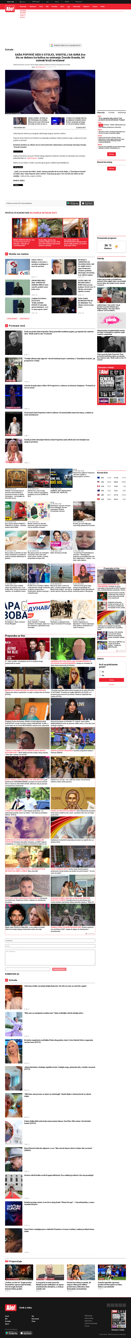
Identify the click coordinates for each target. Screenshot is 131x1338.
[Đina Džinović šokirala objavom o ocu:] (13, 1159)
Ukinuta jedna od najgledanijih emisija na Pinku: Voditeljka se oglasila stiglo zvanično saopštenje (111, 332)
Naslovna (33, 6)
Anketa (100, 658)
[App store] (87, 203)
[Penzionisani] (78, 2)
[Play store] (72, 203)
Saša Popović (32, 158)
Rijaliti (22, 15)
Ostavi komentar (59, 969)
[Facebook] (108, 1305)
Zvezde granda (12, 318)
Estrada (23, 10)
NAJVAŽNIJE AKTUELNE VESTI (43, 213)
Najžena (86, 6)
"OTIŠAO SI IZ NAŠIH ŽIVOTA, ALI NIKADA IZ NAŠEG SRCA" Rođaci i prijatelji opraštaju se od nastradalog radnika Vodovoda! (76, 121)
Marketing (88, 1316)
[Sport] (67, 2)
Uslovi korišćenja (91, 1323)
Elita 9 (22, 17)
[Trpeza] (57, 2)
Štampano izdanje (106, 367)
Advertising (89, 1318)
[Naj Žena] (47, 2)
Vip (69, 6)
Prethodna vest (20, 127)
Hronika (54, 6)
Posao (87, 1326)
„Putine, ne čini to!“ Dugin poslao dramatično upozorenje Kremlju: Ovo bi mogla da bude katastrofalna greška (18, 1285)
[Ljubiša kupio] (111, 295)
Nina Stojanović (40, 67)
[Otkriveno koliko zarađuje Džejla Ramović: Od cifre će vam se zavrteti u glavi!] (13, 997)
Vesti (41, 6)
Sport (62, 6)
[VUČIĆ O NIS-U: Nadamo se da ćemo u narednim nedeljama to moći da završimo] (17, 267)
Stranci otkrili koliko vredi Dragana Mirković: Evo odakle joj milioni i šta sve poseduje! (58, 1175)
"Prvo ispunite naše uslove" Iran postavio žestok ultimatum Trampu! (111, 119)
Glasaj (112, 680)
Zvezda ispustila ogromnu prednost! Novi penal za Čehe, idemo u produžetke (110, 1284)
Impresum (88, 1321)
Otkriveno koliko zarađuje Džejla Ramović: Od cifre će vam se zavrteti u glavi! (55, 986)
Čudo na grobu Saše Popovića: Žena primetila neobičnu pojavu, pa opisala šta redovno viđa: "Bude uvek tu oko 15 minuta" (111, 357)
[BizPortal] (22, 2)
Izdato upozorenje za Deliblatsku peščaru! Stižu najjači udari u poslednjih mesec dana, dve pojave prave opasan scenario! (111, 282)
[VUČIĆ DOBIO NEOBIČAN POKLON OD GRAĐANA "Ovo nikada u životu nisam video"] (64, 306)
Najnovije (23, 6)
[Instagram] (112, 1305)
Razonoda (76, 6)
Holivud (23, 13)
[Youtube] (120, 1305)
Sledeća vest (81, 127)
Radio (103, 6)
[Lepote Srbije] (36, 2)
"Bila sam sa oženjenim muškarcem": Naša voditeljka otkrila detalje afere (53, 1013)
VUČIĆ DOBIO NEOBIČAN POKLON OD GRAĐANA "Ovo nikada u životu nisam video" (86, 303)
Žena (33, 1321)
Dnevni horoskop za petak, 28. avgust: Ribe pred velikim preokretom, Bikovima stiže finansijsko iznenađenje (79, 1285)
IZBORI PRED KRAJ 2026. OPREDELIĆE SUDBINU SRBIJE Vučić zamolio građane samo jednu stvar (39, 285)
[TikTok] (116, 1305)
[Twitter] (124, 1305)
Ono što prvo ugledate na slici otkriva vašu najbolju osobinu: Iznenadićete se (111, 147)
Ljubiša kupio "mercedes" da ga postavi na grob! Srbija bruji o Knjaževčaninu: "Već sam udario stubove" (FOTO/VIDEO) (108, 308)
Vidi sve (111, 154)
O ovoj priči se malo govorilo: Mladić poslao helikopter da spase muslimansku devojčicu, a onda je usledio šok (50, 1285)
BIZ (47, 6)
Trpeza (94, 6)
